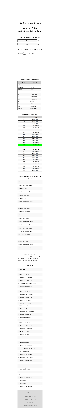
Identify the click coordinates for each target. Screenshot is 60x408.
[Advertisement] (30, 10)
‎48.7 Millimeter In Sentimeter (25, 328)
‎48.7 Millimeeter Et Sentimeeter (25, 289)
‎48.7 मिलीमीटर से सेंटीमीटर (23, 342)
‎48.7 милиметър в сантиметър (26, 272)
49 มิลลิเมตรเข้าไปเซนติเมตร (25, 224)
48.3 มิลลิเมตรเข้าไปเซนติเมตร (25, 201)
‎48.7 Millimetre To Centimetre (25, 386)
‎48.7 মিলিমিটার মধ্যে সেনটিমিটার (24, 337)
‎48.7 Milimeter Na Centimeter (25, 323)
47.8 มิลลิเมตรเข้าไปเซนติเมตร (25, 185)
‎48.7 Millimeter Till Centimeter (25, 325)
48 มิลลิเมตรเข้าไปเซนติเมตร (25, 191)
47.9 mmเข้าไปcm (22, 188)
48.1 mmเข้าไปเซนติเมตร (24, 195)
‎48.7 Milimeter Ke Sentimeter (25, 345)
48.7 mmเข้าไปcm (22, 215)
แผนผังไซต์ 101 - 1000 (30, 396)
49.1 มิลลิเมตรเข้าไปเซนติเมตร (25, 228)
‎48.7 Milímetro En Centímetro (25, 286)
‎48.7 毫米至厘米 (22, 383)
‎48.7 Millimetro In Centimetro (25, 303)
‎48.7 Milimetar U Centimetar (25, 297)
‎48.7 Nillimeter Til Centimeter (25, 277)
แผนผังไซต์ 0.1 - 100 (30, 393)
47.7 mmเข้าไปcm (22, 182)
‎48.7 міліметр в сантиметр (24, 374)
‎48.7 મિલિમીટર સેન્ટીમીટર (24, 369)
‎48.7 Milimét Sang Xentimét (24, 377)
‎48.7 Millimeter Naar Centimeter (26, 311)
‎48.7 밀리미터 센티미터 (23, 351)
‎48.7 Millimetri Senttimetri (24, 291)
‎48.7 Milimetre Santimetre (24, 372)
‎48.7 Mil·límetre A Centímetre (25, 340)
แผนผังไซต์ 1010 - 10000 (30, 399)
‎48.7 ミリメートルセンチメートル (26, 348)
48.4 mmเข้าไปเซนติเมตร (24, 205)
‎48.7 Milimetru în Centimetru (25, 320)
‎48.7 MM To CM (22, 269)
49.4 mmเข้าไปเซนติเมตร (24, 238)
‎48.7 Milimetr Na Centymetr (24, 314)
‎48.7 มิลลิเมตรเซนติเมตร (24, 366)
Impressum (30, 402)
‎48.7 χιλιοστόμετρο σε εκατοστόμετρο (27, 283)
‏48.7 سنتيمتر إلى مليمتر (23, 331)
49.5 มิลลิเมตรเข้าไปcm (23, 241)
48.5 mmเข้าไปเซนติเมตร (24, 208)
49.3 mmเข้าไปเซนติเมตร (24, 234)
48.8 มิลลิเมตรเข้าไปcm (23, 218)
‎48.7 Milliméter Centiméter (24, 300)
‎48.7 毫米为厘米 (22, 380)
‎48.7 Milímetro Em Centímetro (25, 317)
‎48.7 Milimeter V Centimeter (25, 360)
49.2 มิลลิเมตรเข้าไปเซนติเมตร (25, 231)
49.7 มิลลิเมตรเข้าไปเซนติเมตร (25, 248)
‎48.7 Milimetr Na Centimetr (24, 274)
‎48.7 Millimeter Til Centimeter (25, 354)
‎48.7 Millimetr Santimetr (24, 334)
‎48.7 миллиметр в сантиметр (25, 357)
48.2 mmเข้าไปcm (22, 198)
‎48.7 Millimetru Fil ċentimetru (25, 308)
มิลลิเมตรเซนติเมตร (30, 23)
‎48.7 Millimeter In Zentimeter (25, 280)
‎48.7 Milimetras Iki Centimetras (25, 306)
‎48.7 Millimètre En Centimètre (25, 294)
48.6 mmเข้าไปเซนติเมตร (24, 211)
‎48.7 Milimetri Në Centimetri (25, 363)
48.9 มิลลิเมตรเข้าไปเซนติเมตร (25, 221)
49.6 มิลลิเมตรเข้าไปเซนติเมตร (25, 244)
